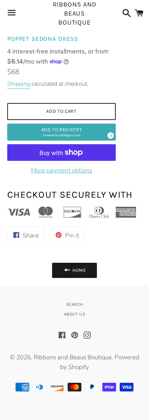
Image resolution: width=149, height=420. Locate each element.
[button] (61, 132)
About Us (74, 314)
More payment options (61, 170)
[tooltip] (110, 135)
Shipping (18, 84)
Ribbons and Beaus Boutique (75, 13)
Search (74, 304)
